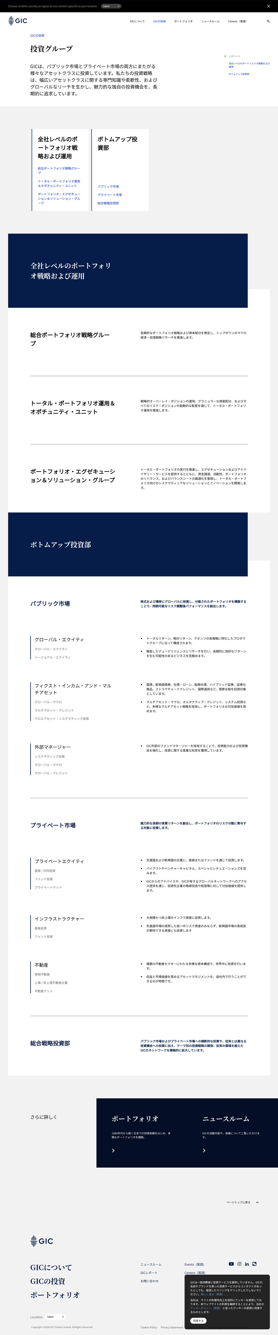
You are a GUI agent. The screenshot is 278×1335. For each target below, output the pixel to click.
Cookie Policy (149, 1327)
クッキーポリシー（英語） (206, 1308)
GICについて (137, 21)
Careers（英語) (195, 1272)
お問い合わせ (150, 1281)
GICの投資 (159, 21)
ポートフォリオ (183, 21)
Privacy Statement (172, 1327)
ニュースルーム (210, 21)
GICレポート (149, 1272)
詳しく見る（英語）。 (214, 1294)
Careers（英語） (238, 21)
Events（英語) (194, 1264)
